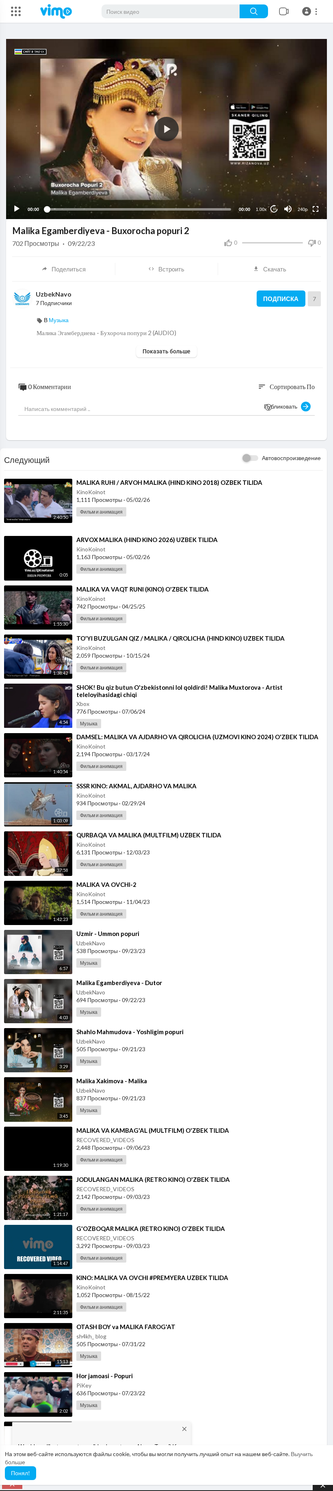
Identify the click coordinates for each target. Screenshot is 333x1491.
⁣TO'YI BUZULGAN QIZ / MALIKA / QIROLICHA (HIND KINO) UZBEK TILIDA (180, 638)
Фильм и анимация (101, 512)
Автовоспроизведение (291, 457)
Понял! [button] (20, 1472)
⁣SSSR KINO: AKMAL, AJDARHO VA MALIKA (136, 786)
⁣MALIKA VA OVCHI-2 (106, 884)
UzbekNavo (53, 294)
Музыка (59, 319)
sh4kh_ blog (91, 1336)
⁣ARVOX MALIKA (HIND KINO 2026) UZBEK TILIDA (147, 539)
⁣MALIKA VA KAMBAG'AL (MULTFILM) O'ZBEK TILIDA (152, 1130)
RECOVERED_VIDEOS (105, 1139)
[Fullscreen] (315, 209)
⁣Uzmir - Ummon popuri (107, 933)
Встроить (171, 269)
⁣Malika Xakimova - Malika (111, 1080)
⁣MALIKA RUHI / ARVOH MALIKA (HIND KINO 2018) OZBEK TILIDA (169, 482)
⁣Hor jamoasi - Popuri (104, 1375)
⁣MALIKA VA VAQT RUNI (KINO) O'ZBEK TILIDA (142, 589)
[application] (166, 129)
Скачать (274, 269)
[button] (310, 11)
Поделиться (69, 269)
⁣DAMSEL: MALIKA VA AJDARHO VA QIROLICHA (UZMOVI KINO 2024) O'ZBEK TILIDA (197, 736)
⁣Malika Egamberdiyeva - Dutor (119, 982)
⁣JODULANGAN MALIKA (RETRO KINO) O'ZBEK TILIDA (153, 1179)
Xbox (82, 703)
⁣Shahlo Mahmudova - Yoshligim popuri (130, 1031)
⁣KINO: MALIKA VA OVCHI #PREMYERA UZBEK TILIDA (152, 1277)
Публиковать (282, 406)
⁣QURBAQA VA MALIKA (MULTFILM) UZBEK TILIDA (148, 835)
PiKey (83, 1385)
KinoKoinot (91, 491)
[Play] (17, 209)
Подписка (280, 298)
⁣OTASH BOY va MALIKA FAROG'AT (125, 1326)
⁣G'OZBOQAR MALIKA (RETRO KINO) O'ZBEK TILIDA (150, 1228)
